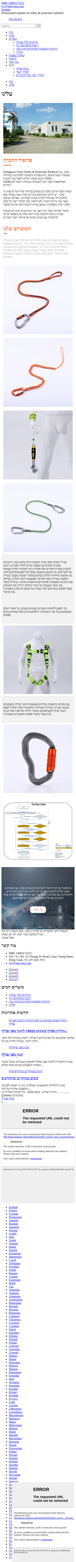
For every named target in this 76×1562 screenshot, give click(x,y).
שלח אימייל (7, 1098)
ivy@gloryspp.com (20, 963)
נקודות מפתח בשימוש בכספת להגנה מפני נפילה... (34, 1031)
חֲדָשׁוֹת (13, 58)
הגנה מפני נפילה (12, 1054)
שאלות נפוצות (17, 55)
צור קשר (13, 61)
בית (11, 32)
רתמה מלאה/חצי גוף (27, 45)
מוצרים (13, 38)
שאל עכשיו (7, 937)
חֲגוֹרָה (19, 52)
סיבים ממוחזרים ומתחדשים (19, 1078)
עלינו (11, 35)
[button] (38, 909)
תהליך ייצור (22, 71)
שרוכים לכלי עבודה (27, 42)
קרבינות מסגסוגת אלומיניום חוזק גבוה (37, 48)
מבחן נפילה (22, 68)
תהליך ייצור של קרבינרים (30, 75)
